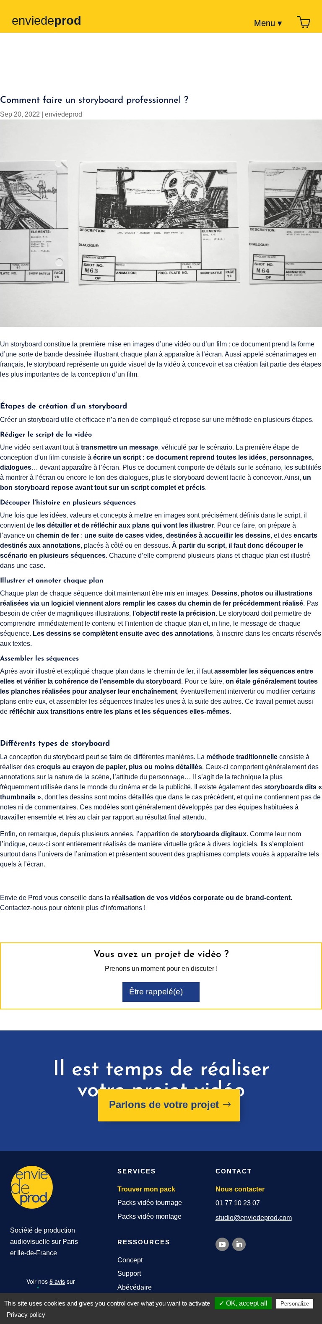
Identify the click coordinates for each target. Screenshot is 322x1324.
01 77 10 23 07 (238, 1203)
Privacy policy (26, 1314)
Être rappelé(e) (156, 991)
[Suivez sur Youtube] (222, 1244)
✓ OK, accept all (243, 1303)
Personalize (294, 1304)
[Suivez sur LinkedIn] (239, 1244)
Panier (303, 23)
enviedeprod (63, 114)
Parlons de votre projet (164, 1104)
